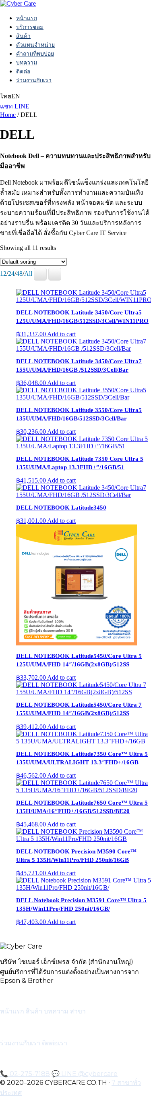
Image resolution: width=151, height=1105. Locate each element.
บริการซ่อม (29, 27)
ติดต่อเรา (54, 1043)
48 (19, 273)
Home (8, 114)
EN (15, 96)
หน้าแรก (26, 18)
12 (3, 273)
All (28, 273)
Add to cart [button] (61, 334)
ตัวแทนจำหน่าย (35, 44)
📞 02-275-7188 (25, 1074)
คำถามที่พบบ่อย (35, 53)
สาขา (78, 1011)
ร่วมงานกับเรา (34, 80)
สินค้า (23, 36)
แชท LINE (14, 106)
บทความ (26, 62)
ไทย (5, 96)
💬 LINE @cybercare (85, 1074)
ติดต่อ (23, 71)
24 (11, 273)
